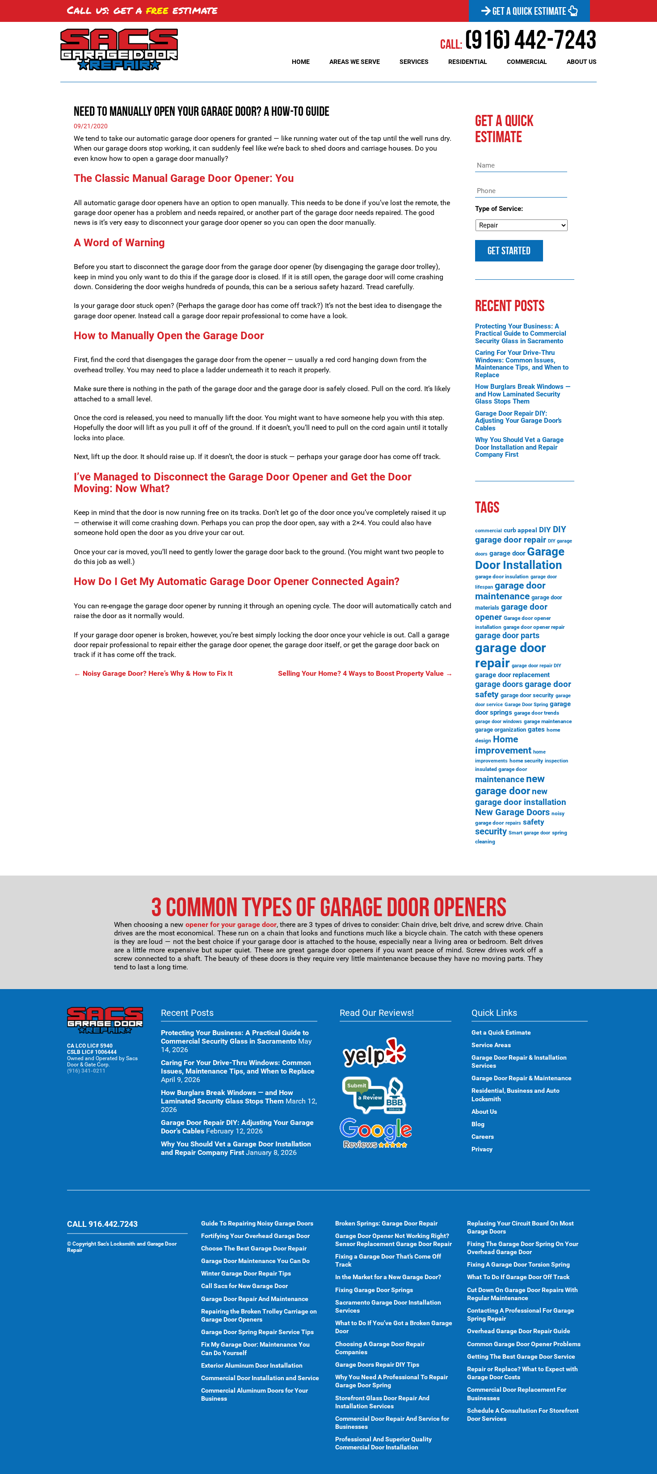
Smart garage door (529, 833)
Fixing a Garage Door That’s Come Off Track (388, 1260)
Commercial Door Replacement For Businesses (516, 1393)
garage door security (527, 695)
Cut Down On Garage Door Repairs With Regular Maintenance (522, 1293)
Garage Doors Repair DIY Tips (377, 1364)
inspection (556, 761)
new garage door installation (520, 796)
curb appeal (520, 530)
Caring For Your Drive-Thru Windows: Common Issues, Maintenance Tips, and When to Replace (522, 364)
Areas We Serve (354, 61)
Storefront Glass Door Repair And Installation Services (382, 1402)
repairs (513, 823)
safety (533, 821)
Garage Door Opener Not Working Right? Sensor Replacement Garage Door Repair (393, 1239)
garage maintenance (548, 721)
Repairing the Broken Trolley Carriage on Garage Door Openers (259, 1315)
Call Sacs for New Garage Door (244, 1285)
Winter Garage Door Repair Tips (246, 1273)
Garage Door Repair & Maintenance (522, 1078)
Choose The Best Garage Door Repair (254, 1248)
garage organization (500, 729)
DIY (545, 529)
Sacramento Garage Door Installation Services (388, 1306)
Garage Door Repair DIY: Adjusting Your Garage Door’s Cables (518, 420)
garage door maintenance (510, 591)
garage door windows (498, 721)
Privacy (482, 1149)
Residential (467, 61)
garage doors (499, 684)
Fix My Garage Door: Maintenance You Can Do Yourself (255, 1348)
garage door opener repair (533, 627)
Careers (483, 1136)
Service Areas (491, 1045)
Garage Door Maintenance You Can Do (255, 1260)
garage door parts (507, 635)
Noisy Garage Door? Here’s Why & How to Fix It (153, 673)
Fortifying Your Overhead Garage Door (255, 1235)
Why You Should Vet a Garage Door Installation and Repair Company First (519, 447)
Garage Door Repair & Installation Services (519, 1061)
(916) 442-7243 (518, 39)
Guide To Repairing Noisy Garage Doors (257, 1223)
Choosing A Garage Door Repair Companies (380, 1348)
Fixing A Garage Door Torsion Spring (518, 1264)
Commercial (527, 61)
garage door (507, 553)
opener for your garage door (231, 924)
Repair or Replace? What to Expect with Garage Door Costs (522, 1373)
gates (536, 729)
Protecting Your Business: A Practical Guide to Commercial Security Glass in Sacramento (520, 333)
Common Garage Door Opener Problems (524, 1344)
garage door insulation (502, 576)
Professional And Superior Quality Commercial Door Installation (383, 1443)
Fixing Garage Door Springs (374, 1289)
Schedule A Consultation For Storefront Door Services (523, 1414)
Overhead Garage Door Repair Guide (518, 1331)
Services (414, 61)
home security (526, 761)
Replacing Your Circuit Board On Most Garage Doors (520, 1227)
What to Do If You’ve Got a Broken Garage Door (393, 1327)
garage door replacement (512, 675)
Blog (478, 1124)
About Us (582, 61)
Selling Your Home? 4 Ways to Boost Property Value (365, 673)
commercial (488, 531)
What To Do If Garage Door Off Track (518, 1276)
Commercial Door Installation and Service (260, 1377)
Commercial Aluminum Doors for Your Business (254, 1394)
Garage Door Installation (519, 558)
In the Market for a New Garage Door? (388, 1276)
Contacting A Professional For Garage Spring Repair (520, 1314)
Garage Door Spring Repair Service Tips (257, 1331)
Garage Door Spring (526, 705)
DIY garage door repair (520, 534)
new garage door (510, 785)
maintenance (499, 779)
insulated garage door (501, 769)
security (491, 831)
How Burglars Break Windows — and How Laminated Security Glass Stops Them (522, 394)
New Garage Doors (512, 812)
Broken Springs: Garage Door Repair (386, 1223)
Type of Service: (499, 209)
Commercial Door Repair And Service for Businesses (392, 1422)
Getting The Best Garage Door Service (521, 1356)
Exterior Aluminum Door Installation (252, 1365)
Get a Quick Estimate (529, 11)
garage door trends (536, 713)
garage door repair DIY (536, 666)
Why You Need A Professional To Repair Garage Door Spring (391, 1381)
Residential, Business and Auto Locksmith (516, 1094)
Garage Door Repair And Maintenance (254, 1298)
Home (301, 61)
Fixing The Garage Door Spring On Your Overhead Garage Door (522, 1247)
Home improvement (503, 744)
